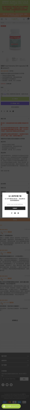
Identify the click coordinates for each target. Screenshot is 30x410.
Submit (15, 208)
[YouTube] (15, 213)
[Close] (28, 192)
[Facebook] (11, 213)
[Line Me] (18, 213)
